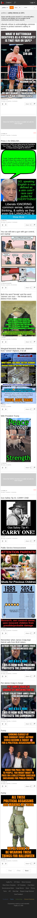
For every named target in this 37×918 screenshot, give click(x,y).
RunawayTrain (5, 99)
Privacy (33, 888)
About (27, 888)
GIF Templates (22, 885)
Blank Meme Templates (9, 885)
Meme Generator (26, 882)
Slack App (15, 891)
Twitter (12, 899)
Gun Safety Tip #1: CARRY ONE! (15, 498)
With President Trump (10, 416)
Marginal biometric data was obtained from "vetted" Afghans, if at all (16, 350)
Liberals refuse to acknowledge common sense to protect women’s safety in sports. (18, 26)
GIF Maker (17, 882)
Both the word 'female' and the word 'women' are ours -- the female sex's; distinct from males (16, 296)
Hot (12, 7)
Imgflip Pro (9, 882)
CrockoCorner (5, 671)
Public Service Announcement (13, 548)
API (10, 891)
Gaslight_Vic (4, 133)
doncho (3, 536)
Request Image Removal (27, 891)
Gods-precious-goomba (6, 283)
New (16, 7)
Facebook (5, 899)
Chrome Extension (29, 899)
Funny (3, 731)
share (27, 104)
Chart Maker (31, 885)
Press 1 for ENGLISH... (11, 141)
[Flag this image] (34, 104)
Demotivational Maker (8, 888)
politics (4, 7)
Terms (5, 891)
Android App (19, 899)
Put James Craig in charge (12, 683)
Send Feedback (18, 894)
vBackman (4, 220)
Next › (27, 870)
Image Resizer (20, 888)
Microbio (4, 337)
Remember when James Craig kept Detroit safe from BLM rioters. (16, 641)
